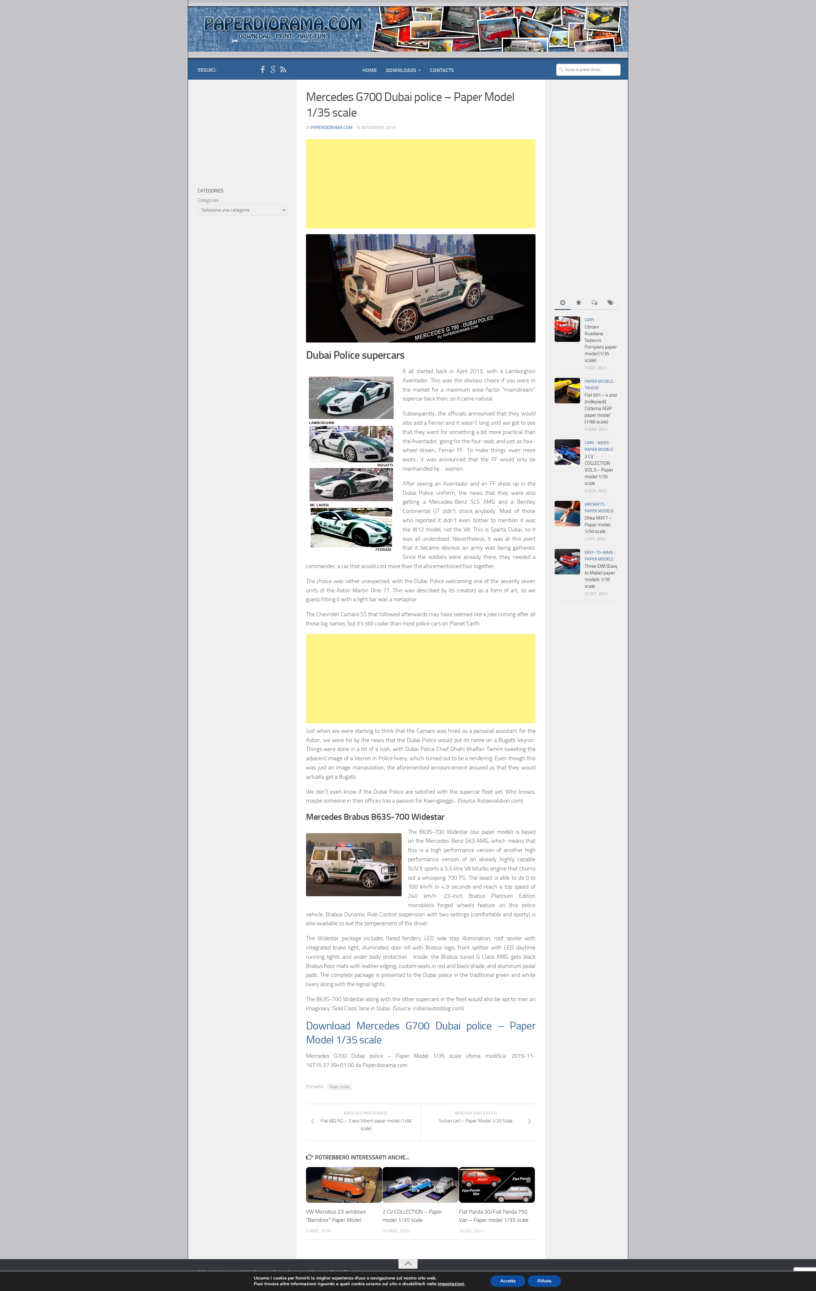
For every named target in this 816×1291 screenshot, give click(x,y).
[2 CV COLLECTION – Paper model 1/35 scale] (420, 1185)
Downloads (401, 70)
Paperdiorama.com (332, 127)
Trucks (592, 388)
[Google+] (273, 70)
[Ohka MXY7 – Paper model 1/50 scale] (567, 513)
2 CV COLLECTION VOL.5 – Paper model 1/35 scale (599, 470)
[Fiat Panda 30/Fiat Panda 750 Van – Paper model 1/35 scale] (497, 1185)
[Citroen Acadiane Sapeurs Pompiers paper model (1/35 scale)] (567, 329)
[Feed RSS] (283, 70)
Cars (589, 319)
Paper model (340, 1087)
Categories (208, 200)
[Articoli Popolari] (578, 303)
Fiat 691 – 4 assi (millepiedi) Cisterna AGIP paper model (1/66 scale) (601, 408)
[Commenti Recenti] (594, 303)
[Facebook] (262, 70)
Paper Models (599, 381)
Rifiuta (544, 1281)
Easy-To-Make (599, 552)
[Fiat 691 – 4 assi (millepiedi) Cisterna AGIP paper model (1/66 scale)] (567, 390)
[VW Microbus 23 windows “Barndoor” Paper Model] (344, 1185)
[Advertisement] (421, 183)
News (603, 442)
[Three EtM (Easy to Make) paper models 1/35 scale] (567, 561)
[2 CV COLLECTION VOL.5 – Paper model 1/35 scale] (567, 452)
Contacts (442, 70)
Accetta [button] (508, 1281)
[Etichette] (610, 303)
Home (369, 70)
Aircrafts (595, 504)
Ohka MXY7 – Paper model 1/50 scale (598, 524)
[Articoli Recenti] (563, 303)
